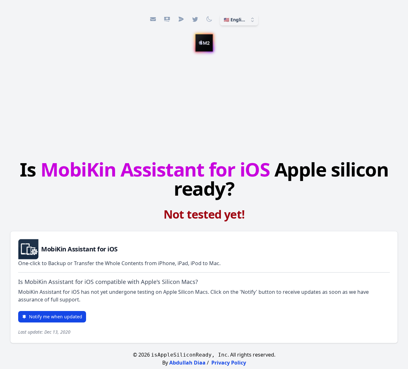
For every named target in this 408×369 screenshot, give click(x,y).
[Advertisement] (204, 106)
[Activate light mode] (209, 19)
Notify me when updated (55, 317)
